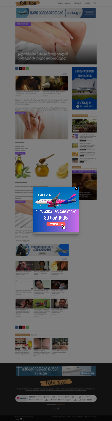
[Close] (76, 188)
